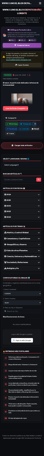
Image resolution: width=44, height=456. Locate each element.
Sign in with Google (23, 340)
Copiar (11, 133)
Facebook (13, 129)
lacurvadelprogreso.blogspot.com (18, 60)
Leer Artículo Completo (15, 108)
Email (36, 129)
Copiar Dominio (23, 65)
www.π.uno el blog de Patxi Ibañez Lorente (22, 11)
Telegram (27, 124)
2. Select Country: (9, 298)
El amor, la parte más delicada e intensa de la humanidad (20, 84)
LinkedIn (25, 129)
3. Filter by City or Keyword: (13, 308)
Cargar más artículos (24, 145)
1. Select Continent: (9, 289)
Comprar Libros (23, 45)
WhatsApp (13, 124)
